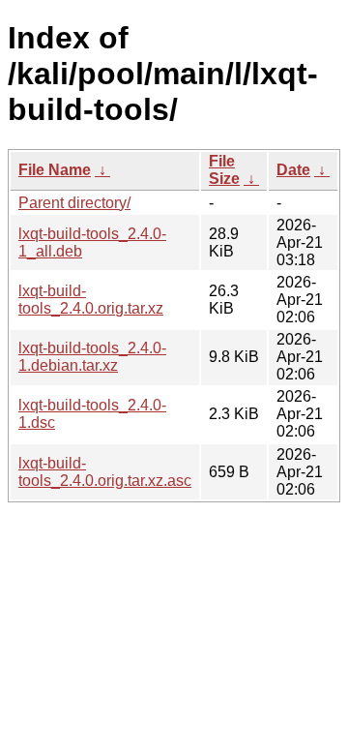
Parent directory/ (74, 203)
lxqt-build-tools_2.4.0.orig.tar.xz (90, 300)
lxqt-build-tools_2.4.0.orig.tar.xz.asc (104, 472)
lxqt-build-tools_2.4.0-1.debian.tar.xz (92, 357)
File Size (224, 170)
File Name (54, 170)
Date (293, 170)
